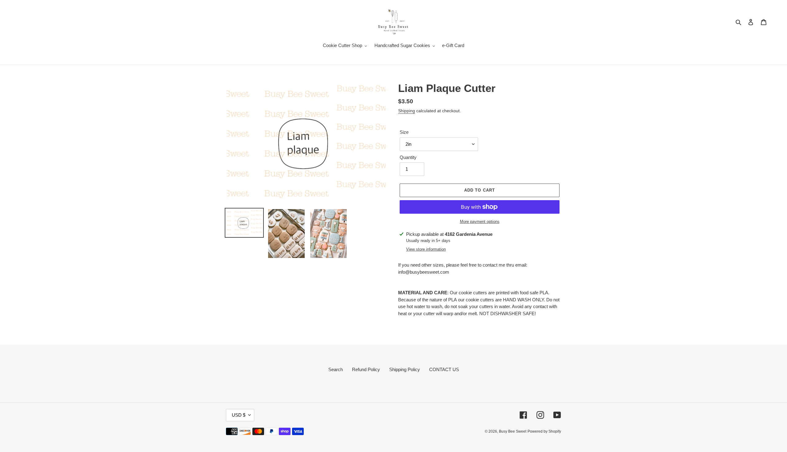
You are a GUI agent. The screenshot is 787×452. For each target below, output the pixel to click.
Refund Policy (366, 369)
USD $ (238, 415)
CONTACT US (444, 369)
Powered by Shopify (544, 431)
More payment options (480, 221)
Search (335, 369)
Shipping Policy (404, 369)
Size (404, 132)
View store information (426, 249)
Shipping (406, 110)
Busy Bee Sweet (512, 431)
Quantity (408, 157)
